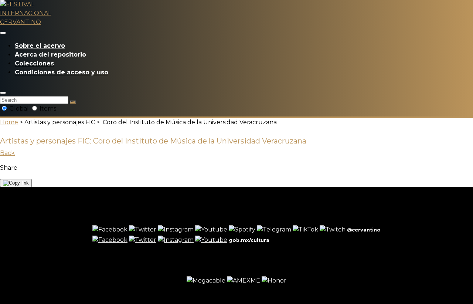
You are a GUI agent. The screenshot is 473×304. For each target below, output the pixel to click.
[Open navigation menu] (3, 33)
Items (47, 108)
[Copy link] (16, 183)
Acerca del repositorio (50, 54)
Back (7, 152)
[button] (3, 93)
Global (19, 108)
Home (9, 122)
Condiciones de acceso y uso (61, 72)
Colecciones (34, 63)
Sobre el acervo (40, 45)
